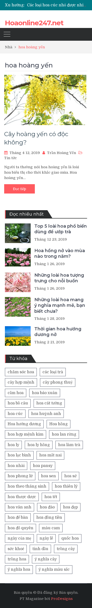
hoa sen (48, 476)
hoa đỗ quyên (20, 528)
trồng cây (66, 549)
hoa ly (13, 445)
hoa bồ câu (18, 403)
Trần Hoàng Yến (61, 153)
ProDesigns (62, 598)
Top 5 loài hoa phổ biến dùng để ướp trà (60, 228)
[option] (57, 5)
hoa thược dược (22, 497)
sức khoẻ (16, 549)
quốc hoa (70, 538)
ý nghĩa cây (46, 559)
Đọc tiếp (19, 189)
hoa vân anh (19, 507)
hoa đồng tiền (49, 517)
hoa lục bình (19, 455)
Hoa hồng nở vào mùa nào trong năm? (59, 253)
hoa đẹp (70, 507)
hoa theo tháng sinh (27, 486)
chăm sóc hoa (21, 372)
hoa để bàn (18, 517)
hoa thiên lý (66, 486)
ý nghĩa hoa (19, 569)
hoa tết (50, 497)
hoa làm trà (69, 445)
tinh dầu (40, 549)
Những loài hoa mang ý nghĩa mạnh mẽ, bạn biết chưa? (59, 305)
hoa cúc (15, 414)
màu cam (51, 528)
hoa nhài (16, 466)
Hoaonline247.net (34, 23)
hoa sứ (70, 476)
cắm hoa (16, 393)
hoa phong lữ (20, 476)
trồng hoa (17, 559)
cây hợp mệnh (21, 382)
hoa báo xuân (44, 393)
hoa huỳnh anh (46, 414)
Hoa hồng (58, 424)
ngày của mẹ (19, 538)
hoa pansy (43, 466)
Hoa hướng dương (24, 424)
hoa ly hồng (38, 445)
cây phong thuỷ (58, 382)
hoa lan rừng (64, 434)
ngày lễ (46, 538)
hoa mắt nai (50, 455)
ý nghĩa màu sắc (54, 569)
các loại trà (52, 372)
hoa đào (47, 507)
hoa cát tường (49, 403)
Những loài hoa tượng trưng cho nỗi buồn (59, 278)
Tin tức (10, 158)
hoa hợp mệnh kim (25, 434)
